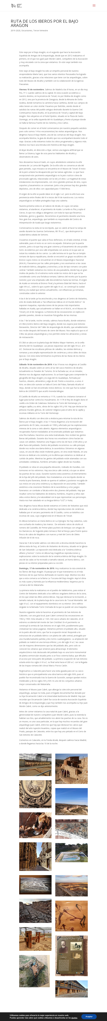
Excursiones (26, 30)
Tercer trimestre (40, 30)
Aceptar (89, 1016)
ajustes (74, 1018)
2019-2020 (15, 30)
